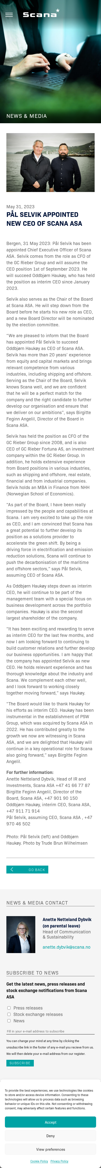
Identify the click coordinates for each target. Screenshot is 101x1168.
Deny (50, 1135)
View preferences (50, 1149)
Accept (50, 1122)
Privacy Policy (59, 1161)
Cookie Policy (39, 1161)
